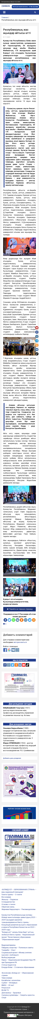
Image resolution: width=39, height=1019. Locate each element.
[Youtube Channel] (23, 665)
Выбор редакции (8, 957)
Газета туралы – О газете (12, 894)
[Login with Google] (9, 650)
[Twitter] (9, 620)
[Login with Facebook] (5, 650)
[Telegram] (30, 620)
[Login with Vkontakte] (13, 650)
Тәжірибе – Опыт (8, 950)
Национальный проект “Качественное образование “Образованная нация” (18, 937)
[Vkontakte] (17, 620)
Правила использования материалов (18, 1012)
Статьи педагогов (9, 965)
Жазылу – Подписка (10, 899)
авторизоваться (20, 642)
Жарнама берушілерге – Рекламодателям (18, 909)
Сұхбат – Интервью (9, 983)
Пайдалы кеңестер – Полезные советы (17, 948)
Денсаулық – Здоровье (11, 993)
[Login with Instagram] (17, 650)
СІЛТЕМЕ (7, 799)
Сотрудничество (8, 902)
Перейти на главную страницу (21, 609)
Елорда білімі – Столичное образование (18, 967)
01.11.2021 (6, 37)
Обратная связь (8, 907)
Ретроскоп (6, 988)
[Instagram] (8, 665)
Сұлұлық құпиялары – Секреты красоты (18, 995)
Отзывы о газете (8, 904)
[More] (34, 620)
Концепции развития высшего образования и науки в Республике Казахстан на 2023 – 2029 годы (19, 927)
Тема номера (7, 978)
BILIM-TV (5, 990)
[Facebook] (5, 620)
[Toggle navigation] (4, 12)
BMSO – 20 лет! (8, 985)
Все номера (6, 897)
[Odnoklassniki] (21, 620)
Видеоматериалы (9, 945)
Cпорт (4, 998)
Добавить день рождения (12, 758)
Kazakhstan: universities (11, 980)
